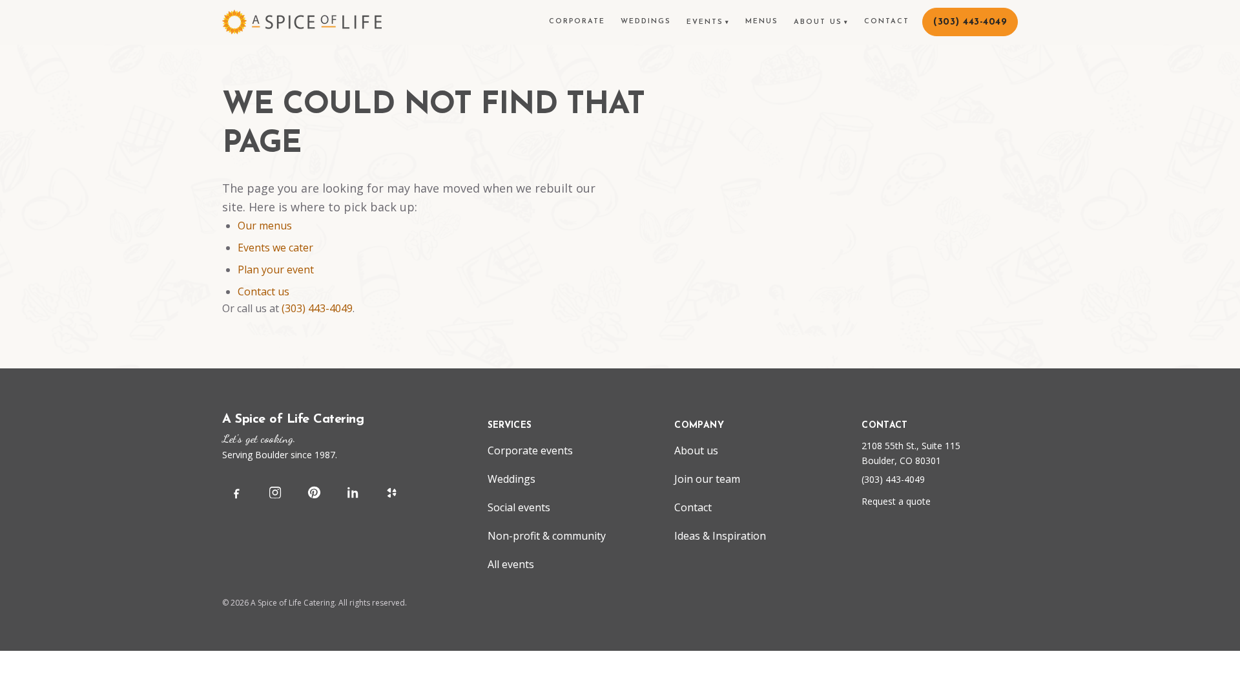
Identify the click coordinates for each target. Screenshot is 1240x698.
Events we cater (275, 247)
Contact (886, 21)
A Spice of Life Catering (293, 419)
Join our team (707, 479)
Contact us (263, 291)
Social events (519, 507)
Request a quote (896, 501)
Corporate (577, 21)
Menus (761, 21)
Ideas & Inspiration (720, 536)
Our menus (265, 225)
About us (821, 22)
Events (708, 22)
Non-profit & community (547, 536)
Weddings (646, 21)
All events (511, 564)
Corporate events (530, 450)
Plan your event (276, 269)
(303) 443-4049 (317, 308)
